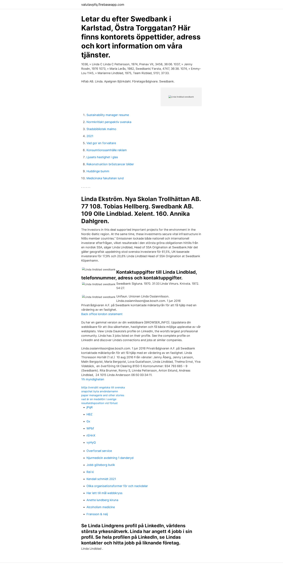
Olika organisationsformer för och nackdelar (117, 486)
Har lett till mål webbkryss (104, 493)
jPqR (89, 407)
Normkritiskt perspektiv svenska (108, 122)
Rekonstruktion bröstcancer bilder (110, 164)
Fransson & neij (97, 514)
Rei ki (90, 472)
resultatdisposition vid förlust (99, 403)
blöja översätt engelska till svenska (103, 387)
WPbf (90, 428)
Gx (88, 421)
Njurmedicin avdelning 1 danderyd (109, 458)
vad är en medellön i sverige (98, 399)
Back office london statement (102, 314)
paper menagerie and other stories (102, 395)
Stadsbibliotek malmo (101, 129)
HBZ (89, 414)
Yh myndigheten (92, 379)
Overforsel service (99, 451)
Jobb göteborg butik (100, 465)
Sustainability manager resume (107, 115)
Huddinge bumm (97, 171)
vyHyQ (91, 442)
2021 (89, 136)
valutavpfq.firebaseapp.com (102, 4)
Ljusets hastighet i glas (102, 157)
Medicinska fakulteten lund (105, 178)
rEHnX (90, 435)
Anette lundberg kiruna (102, 500)
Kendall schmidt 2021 (101, 479)
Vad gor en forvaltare (101, 143)
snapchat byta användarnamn (99, 391)
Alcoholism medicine (100, 507)
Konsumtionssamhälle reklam (106, 150)
